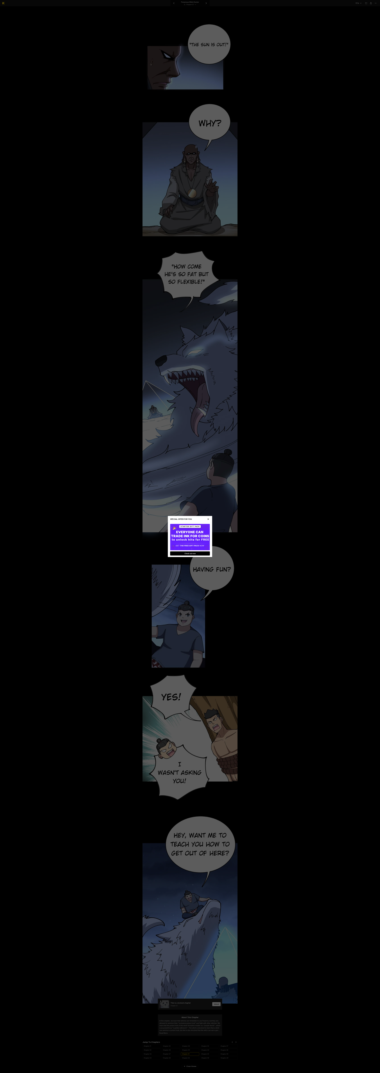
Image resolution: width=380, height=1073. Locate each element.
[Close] (208, 519)
